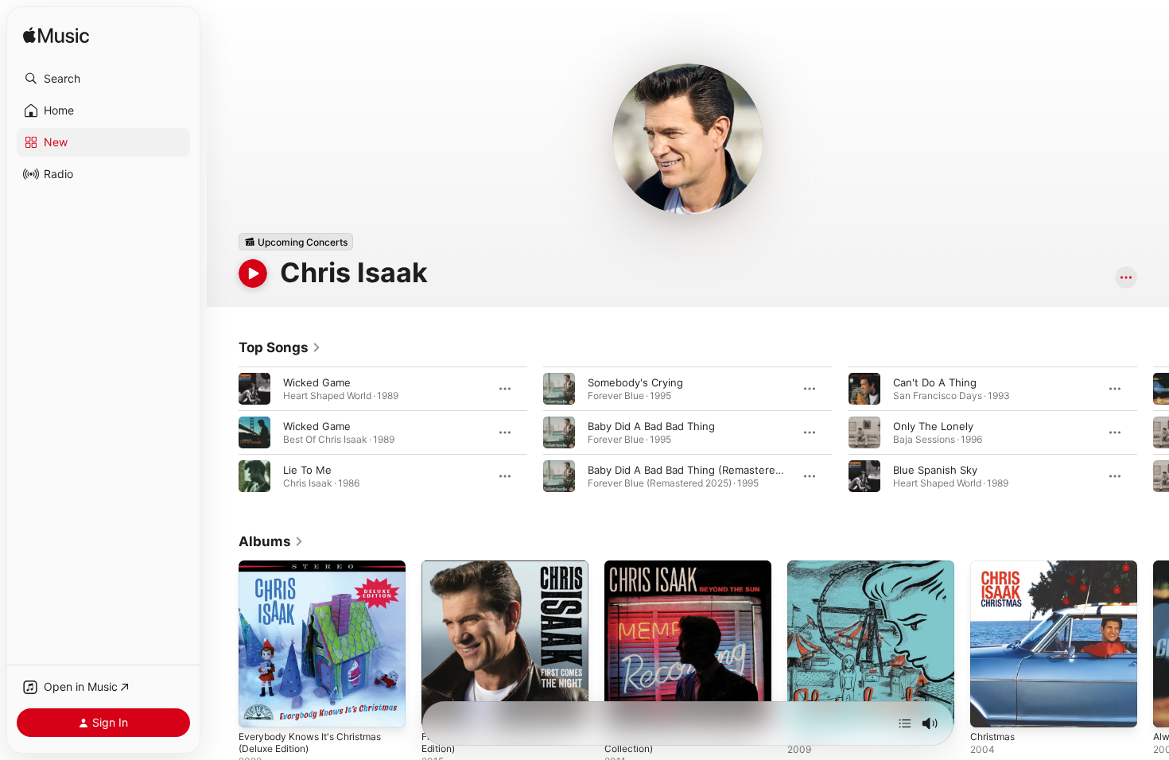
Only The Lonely (933, 426)
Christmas (994, 566)
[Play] (253, 273)
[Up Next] (905, 723)
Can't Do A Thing (935, 382)
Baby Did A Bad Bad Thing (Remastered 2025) (701, 469)
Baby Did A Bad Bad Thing (651, 426)
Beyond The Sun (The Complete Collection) (683, 573)
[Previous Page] (223, 432)
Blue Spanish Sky (935, 469)
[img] (56, 36)
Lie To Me (307, 469)
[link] (280, 347)
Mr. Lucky (811, 566)
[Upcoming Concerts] (296, 241)
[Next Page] (1153, 432)
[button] (103, 78)
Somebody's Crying (635, 382)
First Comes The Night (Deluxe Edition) (498, 573)
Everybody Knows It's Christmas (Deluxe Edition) (318, 573)
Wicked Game (317, 382)
